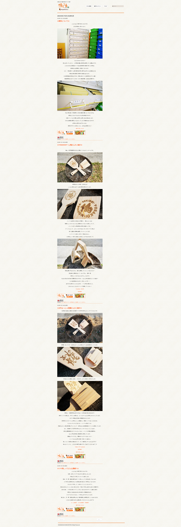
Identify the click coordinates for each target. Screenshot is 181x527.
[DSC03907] (80, 254)
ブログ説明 (88, 6)
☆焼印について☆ (63, 21)
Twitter (76, 446)
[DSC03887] (80, 44)
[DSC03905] (80, 167)
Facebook (78, 289)
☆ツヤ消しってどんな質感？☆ (68, 468)
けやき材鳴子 (81, 502)
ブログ (105, 6)
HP (79, 446)
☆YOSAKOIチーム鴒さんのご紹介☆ (69, 145)
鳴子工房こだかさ (80, 128)
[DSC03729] (80, 362)
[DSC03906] (80, 204)
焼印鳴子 (80, 291)
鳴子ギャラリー (97, 6)
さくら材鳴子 (74, 502)
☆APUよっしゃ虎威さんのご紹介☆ (69, 308)
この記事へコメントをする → (70, 139)
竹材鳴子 (87, 502)
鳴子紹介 (72, 302)
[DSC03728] (80, 328)
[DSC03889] (80, 96)
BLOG (82, 289)
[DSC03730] (80, 396)
